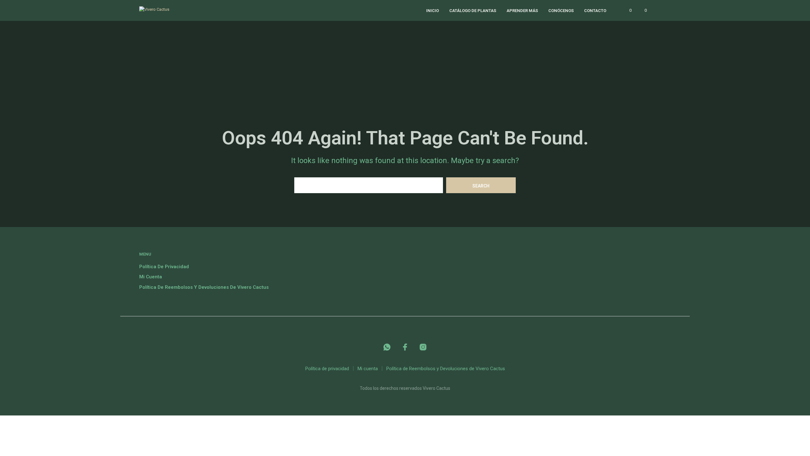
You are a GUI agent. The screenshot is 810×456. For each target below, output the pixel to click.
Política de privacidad (164, 266)
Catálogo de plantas (472, 10)
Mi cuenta (150, 277)
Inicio (432, 10)
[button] (627, 10)
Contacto (595, 10)
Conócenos (561, 10)
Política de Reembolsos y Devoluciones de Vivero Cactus (204, 287)
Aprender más (522, 10)
